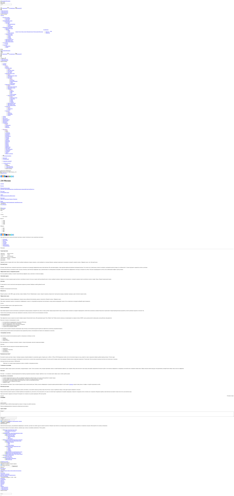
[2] (2, 205)
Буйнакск (7, 134)
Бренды (2, 486)
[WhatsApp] (9, 176)
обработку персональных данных (15, 421)
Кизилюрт (7, 140)
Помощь (2, 483)
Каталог (7, 66)
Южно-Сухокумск (9, 153)
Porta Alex (2, 199)
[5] (6, 205)
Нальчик (7, 145)
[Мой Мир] (4, 176)
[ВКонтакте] (1, 176)
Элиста (6, 152)
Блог (1, 485)
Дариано (11, 199)
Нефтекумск (7, 147)
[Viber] (8, 176)
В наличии (2, 192)
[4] (5, 205)
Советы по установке (4, 474)
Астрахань (7, 132)
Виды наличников (4, 476)
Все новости (3, 468)
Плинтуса (10, 113)
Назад (6, 65)
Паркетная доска (13, 97)
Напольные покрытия (12, 86)
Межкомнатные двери (12, 75)
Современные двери (13, 202)
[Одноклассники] (3, 176)
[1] (1, 205)
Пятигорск (7, 148)
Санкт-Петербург (9, 149)
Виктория (7, 199)
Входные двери (11, 70)
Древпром (15, 199)
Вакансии (2, 481)
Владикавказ (8, 136)
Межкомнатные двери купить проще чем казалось (10, 470)
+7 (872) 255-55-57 (4, 10)
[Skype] (11, 176)
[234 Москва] (3, 204)
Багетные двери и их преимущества (7, 475)
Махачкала (7, 141)
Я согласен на (12, 421)
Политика (2, 482)
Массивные (12, 195)
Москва (7, 143)
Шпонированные (4, 195)
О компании (7, 125)
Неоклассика (19, 202)
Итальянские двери (4, 202)
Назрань (7, 144)
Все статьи (2, 472)
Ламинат (12, 91)
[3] (4, 205)
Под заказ (12, 80)
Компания (2, 478)
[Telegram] (13, 176)
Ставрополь (7, 150)
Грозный (7, 137)
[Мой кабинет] (1, 9)
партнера (71, 384)
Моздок (7, 142)
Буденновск (7, 133)
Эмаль (9, 195)
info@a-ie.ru (4, 173)
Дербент (7, 139)
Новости (2, 480)
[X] (6, 176)
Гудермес (7, 138)
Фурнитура (10, 108)
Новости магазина (6, 465)
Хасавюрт (7, 151)
